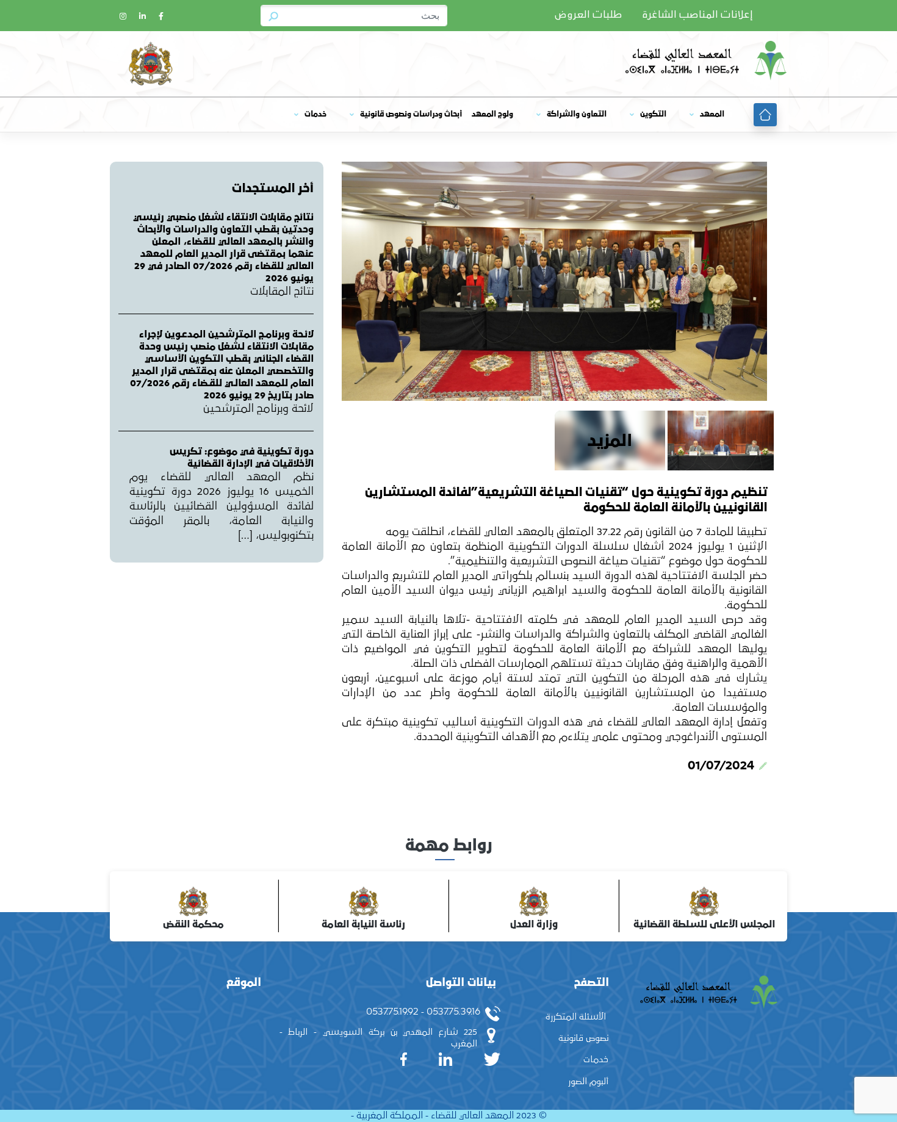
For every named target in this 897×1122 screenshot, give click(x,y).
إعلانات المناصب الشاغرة (697, 15)
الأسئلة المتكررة (575, 1017)
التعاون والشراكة (577, 114)
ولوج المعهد (492, 114)
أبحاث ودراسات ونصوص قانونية (411, 114)
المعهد (712, 114)
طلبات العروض (588, 15)
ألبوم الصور (588, 1081)
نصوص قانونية (583, 1038)
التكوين (653, 114)
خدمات (315, 114)
